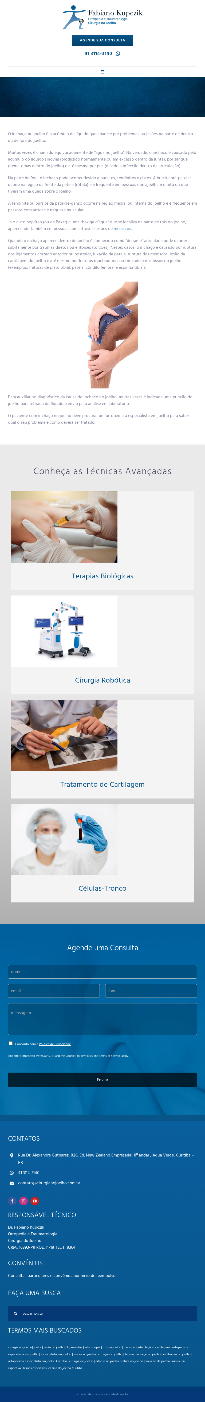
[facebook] (12, 1201)
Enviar (102, 1080)
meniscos (122, 229)
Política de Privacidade (55, 1044)
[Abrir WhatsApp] (192, 1388)
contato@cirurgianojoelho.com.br (49, 1183)
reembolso (106, 1276)
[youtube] (34, 1201)
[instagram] (23, 1201)
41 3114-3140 (29, 1173)
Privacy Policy (84, 1056)
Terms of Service (110, 1056)
